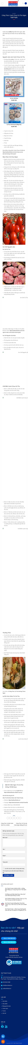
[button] (2, 3)
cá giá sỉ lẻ (18, 790)
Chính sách (5, 1008)
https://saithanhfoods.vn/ (14, 800)
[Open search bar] (23, 3)
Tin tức (14, 13)
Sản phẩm (4, 1003)
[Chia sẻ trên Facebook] (10, 818)
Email (4, 855)
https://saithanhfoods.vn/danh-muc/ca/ (13, 792)
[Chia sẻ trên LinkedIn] (20, 818)
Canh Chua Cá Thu (19, 57)
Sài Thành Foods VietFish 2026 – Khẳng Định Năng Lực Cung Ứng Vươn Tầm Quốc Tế (15, 890)
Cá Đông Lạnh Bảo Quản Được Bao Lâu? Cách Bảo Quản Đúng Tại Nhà (15, 895)
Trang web (5, 862)
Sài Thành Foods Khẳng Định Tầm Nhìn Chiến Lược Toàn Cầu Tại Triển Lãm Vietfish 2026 (16, 904)
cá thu (10, 31)
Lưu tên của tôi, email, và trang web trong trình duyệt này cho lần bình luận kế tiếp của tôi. (13, 870)
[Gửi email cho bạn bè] (15, 818)
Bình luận (5, 837)
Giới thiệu (4, 1001)
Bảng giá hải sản (6, 1006)
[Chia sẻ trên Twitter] (13, 818)
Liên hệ (4, 1013)
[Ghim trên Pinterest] (18, 818)
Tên (4, 849)
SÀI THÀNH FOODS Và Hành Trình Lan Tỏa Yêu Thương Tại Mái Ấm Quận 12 (16, 899)
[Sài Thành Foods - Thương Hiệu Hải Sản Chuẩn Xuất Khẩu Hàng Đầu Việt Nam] (13, 3)
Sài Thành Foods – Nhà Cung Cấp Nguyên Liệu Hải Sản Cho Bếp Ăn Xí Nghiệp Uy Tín (15, 909)
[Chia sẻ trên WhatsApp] (8, 818)
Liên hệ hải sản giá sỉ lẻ (8, 795)
